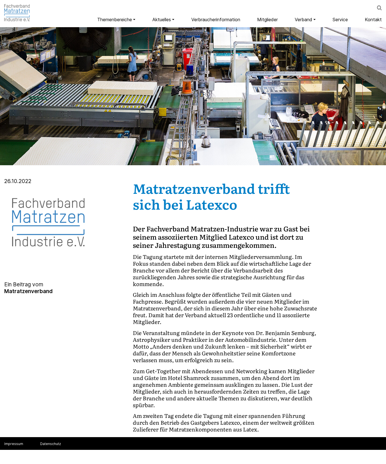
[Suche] (379, 8)
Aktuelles (161, 19)
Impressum (13, 444)
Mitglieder (267, 19)
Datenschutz (50, 444)
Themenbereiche (114, 19)
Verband (303, 19)
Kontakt (373, 19)
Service (340, 19)
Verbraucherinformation (215, 19)
